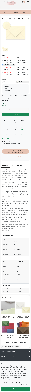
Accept (15, 389)
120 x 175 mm (8, 67)
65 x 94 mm (21, 58)
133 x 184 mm (9, 72)
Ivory (20, 81)
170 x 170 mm (8, 74)
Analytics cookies (21, 382)
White (5, 81)
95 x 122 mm (22, 60)
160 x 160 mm (22, 72)
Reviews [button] (19, 165)
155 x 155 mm (8, 70)
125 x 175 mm (22, 67)
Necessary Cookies (10, 382)
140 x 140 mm (22, 65)
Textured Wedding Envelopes (11, 346)
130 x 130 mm (22, 62)
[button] (28, 2)
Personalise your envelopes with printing (15, 12)
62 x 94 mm (7, 58)
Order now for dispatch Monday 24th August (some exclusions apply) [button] (13, 143)
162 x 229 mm (23, 74)
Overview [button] (5, 165)
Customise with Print (15, 151)
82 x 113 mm (8, 60)
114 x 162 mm (9, 65)
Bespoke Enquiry (16, 156)
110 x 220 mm (23, 70)
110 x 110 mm (8, 62)
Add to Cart (16, 114)
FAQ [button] (12, 165)
